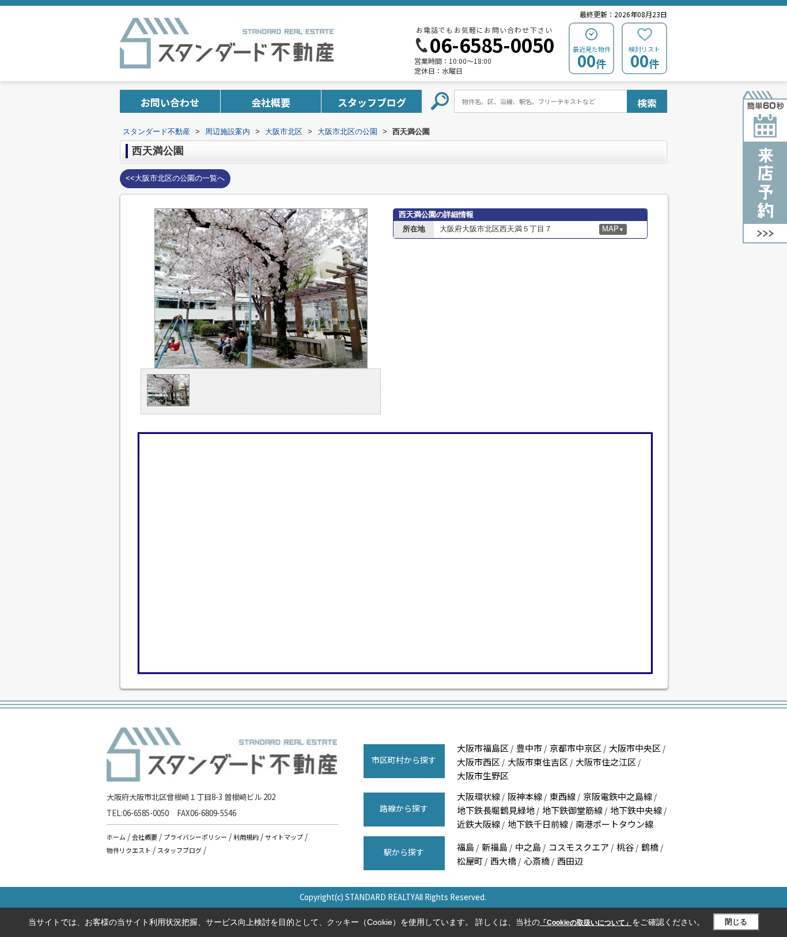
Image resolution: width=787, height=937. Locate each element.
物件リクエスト (129, 850)
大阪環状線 (478, 796)
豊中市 (529, 748)
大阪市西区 (478, 762)
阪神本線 (525, 796)
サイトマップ (284, 836)
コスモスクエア (578, 847)
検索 (647, 103)
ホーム (116, 836)
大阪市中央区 (635, 748)
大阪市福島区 (483, 748)
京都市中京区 (575, 748)
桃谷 (625, 847)
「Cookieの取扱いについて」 (586, 923)
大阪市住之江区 (606, 762)
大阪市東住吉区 (538, 762)
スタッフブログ (372, 102)
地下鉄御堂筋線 (572, 810)
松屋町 (470, 861)
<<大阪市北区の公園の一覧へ (175, 178)
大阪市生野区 (483, 776)
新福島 (495, 847)
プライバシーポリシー (195, 836)
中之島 (528, 847)
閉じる (736, 921)
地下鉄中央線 (636, 810)
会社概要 (270, 102)
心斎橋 (537, 861)
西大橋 (503, 861)
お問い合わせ (170, 102)
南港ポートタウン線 (614, 824)
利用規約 (246, 836)
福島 (465, 847)
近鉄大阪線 (478, 824)
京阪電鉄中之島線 (617, 796)
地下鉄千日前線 (538, 824)
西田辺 (570, 861)
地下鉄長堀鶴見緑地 (496, 810)
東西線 (563, 796)
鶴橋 (650, 847)
